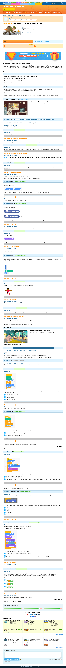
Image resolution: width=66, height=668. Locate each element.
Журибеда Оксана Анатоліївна (16, 18)
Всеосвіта (4, 15)
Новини (4, 0)
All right (6, 157)
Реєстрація (58, 3)
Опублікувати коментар (12, 659)
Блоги (7, 0)
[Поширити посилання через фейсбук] (33, 616)
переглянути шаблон (24, 99)
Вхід (54, 3)
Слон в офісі (29, 30)
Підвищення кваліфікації (14, 0)
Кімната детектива (34, 30)
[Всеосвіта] (4, 3)
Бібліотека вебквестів (11, 15)
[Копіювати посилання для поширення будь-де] (31, 616)
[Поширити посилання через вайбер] (35, 616)
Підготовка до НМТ (22, 0)
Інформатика (19, 15)
